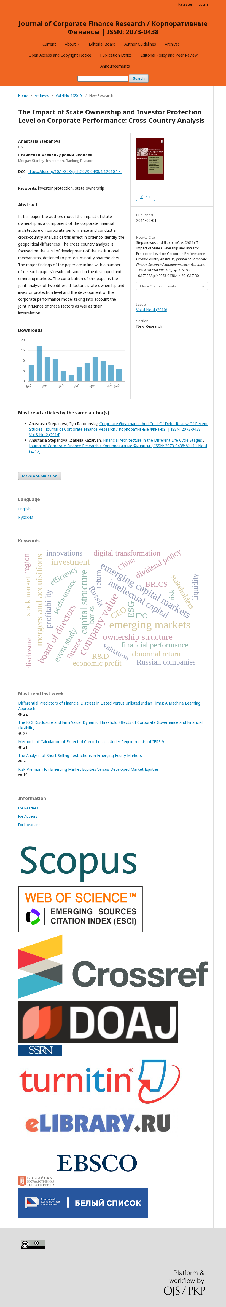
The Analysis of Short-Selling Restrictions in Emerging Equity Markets (80, 755)
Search (139, 78)
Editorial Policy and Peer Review (169, 55)
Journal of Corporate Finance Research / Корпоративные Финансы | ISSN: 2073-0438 (113, 27)
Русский (25, 517)
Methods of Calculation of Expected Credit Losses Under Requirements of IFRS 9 (91, 741)
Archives (172, 44)
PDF (147, 196)
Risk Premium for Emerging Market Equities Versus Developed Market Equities (88, 769)
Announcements (115, 66)
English (24, 508)
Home (23, 95)
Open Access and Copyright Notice (60, 55)
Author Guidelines (140, 44)
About (71, 44)
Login (203, 4)
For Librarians (29, 824)
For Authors (27, 816)
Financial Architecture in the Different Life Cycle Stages (153, 440)
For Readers (28, 807)
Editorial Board (102, 44)
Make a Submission (39, 475)
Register (185, 4)
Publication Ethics (116, 55)
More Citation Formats (158, 286)
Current (49, 44)
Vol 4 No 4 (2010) (69, 95)
